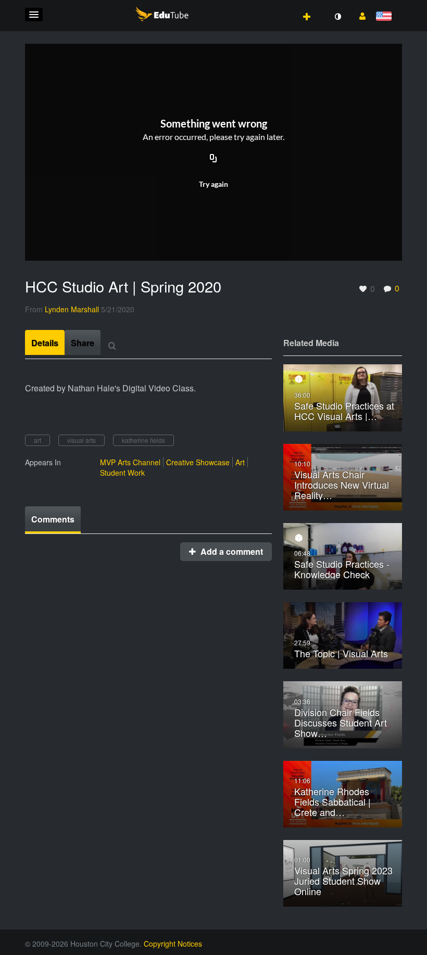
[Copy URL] (213, 159)
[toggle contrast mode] (337, 16)
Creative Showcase (198, 462)
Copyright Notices (173, 943)
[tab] (45, 342)
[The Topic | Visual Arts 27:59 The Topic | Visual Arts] (342, 635)
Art (240, 462)
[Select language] (385, 17)
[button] (34, 14)
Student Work (122, 472)
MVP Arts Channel (130, 462)
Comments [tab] (52, 519)
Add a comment (230, 551)
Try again (213, 184)
